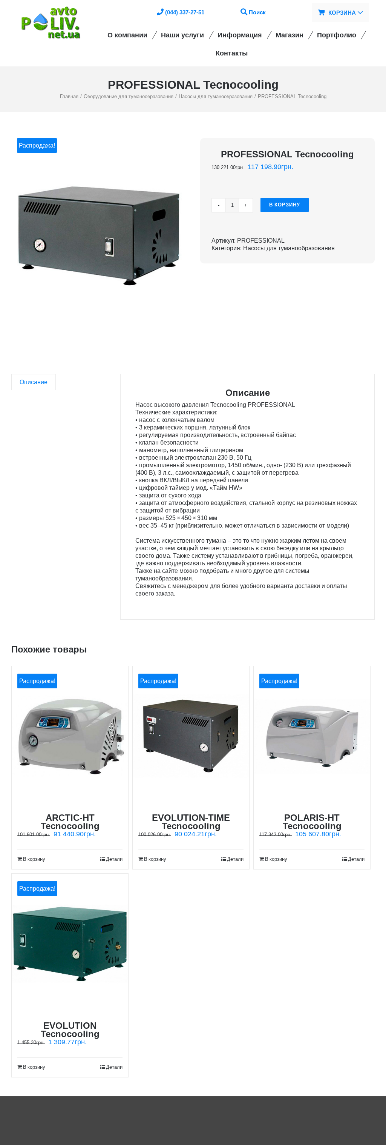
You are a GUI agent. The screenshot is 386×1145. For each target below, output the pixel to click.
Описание (33, 382)
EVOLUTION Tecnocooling (70, 1029)
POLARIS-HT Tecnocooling (312, 822)
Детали (114, 859)
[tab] (33, 382)
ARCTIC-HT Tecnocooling (70, 822)
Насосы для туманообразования (289, 248)
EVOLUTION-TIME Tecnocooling (191, 822)
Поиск (257, 12)
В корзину (284, 205)
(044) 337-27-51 (184, 12)
